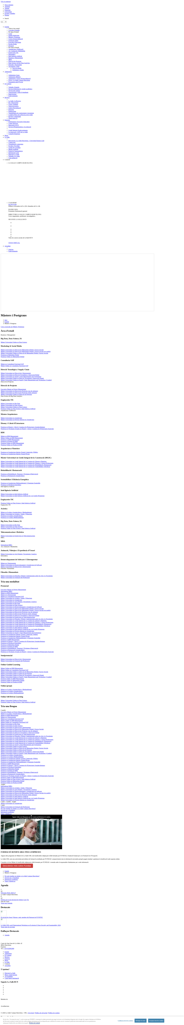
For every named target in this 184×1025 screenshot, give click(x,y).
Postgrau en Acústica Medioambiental (12, 517)
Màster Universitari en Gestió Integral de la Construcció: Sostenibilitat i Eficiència (25, 466)
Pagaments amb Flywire (15, 82)
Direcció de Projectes (14, 61)
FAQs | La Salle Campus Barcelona (19, 80)
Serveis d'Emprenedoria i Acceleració (19, 127)
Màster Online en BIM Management (12, 438)
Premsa (7, 15)
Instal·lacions (12, 94)
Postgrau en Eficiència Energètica (11, 485)
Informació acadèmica (7, 812)
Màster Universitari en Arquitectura (11, 418)
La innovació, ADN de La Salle (18, 132)
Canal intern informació (12, 978)
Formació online (13, 40)
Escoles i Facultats (14, 146)
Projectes (11, 109)
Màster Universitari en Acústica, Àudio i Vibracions (16, 514)
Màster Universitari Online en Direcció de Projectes (16, 394)
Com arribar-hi (12, 158)
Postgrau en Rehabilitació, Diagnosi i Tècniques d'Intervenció (19, 474)
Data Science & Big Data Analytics (19, 63)
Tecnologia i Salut (13, 66)
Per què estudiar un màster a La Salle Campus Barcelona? (18, 808)
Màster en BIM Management (9, 436)
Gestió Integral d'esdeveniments (18, 130)
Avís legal (31, 1013)
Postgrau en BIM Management (10, 440)
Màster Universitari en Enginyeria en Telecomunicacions (18, 536)
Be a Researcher (13, 103)
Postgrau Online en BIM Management (12, 443)
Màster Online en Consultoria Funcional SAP (14, 366)
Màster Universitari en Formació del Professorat (15, 577)
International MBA (6, 545)
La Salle (7, 137)
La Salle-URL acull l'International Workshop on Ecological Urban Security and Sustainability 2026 (31, 925)
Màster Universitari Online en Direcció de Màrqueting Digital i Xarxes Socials (24, 353)
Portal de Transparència (15, 151)
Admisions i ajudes (18, 70)
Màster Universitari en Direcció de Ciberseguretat (16, 373)
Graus (10, 34)
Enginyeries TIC (13, 52)
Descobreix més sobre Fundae (17, 866)
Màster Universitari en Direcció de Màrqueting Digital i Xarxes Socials (22, 350)
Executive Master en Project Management (13, 389)
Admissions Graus (14, 75)
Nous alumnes (9, 5)
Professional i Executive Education (19, 122)
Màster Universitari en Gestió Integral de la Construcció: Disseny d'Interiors (23, 461)
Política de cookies (54, 1013)
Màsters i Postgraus (14, 37)
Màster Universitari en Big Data (10, 403)
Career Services (13, 123)
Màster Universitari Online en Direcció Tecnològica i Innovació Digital (22, 378)
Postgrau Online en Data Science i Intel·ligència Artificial (18, 409)
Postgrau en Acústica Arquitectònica (12, 516)
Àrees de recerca (13, 106)
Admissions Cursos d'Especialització (19, 78)
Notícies (10, 249)
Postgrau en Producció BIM (9, 441)
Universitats (8, 12)
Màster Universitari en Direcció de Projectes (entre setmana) (19, 393)
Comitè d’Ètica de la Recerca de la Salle (20, 115)
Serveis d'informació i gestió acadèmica (20, 89)
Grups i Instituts (13, 104)
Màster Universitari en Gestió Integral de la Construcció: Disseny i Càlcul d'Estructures (27, 463)
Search (7, 18)
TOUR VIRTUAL (14, 243)
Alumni (7, 8)
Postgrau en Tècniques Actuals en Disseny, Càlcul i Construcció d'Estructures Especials (27, 429)
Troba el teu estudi (14, 28)
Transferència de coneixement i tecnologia (21, 113)
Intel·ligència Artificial (15, 56)
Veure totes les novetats (8, 927)
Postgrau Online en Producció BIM (11, 445)
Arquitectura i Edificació (15, 49)
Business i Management (15, 58)
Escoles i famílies (10, 13)
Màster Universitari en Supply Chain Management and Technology (21, 376)
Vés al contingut (6, 1)
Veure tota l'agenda (6, 903)
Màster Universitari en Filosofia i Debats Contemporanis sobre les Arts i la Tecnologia (27, 576)
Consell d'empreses (14, 134)
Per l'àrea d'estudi (13, 47)
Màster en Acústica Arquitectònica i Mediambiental (16, 512)
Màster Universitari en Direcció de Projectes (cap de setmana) (19, 391)
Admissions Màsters (14, 77)
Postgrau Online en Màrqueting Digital (12, 356)
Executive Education (14, 42)
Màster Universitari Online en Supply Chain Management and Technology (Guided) (26, 380)
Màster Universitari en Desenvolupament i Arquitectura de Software (21, 565)
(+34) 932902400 (8, 948)
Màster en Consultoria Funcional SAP (12, 364)
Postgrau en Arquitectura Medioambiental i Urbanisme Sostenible (20, 483)
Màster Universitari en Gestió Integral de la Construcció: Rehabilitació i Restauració (26, 465)
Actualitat (7, 246)
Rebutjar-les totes (140, 1020)
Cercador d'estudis (14, 30)
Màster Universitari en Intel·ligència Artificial (14, 494)
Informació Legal (13, 153)
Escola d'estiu (12, 44)
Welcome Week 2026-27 (8, 893)
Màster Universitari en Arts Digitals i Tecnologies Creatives (19, 554)
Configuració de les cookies (125, 1020)
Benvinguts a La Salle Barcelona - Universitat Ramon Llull (26, 140)
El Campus (8, 84)
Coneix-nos (11, 142)
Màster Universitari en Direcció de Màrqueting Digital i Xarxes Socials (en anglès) (26, 351)
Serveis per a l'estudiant (8, 810)
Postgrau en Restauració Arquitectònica (13, 476)
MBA (10, 59)
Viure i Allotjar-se (6, 814)
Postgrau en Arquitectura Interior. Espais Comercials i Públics (19, 452)
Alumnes (7, 6)
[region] (92, 1020)
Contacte (7, 159)
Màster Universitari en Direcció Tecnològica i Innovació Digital (20, 375)
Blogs (6, 135)
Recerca (7, 97)
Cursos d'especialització (15, 39)
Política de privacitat (41, 1013)
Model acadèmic (13, 149)
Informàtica (11, 54)
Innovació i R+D (13, 125)
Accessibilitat (9, 976)
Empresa (7, 120)
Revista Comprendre (14, 116)
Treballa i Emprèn (13, 87)
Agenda (7, 935)
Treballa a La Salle (14, 156)
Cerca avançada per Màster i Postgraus (12, 327)
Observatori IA (13, 118)
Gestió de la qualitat (14, 147)
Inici (6, 320)
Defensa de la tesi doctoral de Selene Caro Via (15, 900)
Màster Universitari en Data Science (12, 405)
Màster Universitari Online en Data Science (14, 342)
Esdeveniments (13, 96)
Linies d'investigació (14, 108)
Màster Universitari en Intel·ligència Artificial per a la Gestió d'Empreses (22, 496)
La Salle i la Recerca (14, 101)
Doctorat (11, 46)
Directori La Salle (13, 154)
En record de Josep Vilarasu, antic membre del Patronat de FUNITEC (22, 917)
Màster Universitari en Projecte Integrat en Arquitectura (17, 419)
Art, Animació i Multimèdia (16, 51)
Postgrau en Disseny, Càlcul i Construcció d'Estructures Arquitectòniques (23, 427)
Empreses (7, 10)
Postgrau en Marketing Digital (10, 355)
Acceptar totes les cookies (156, 1020)
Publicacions (12, 111)
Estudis (7, 27)
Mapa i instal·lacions (11, 975)
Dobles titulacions (13, 35)
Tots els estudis (16, 68)
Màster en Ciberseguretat (8, 563)
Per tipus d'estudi (13, 32)
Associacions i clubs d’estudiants (18, 92)
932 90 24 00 (12, 204)
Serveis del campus (14, 90)
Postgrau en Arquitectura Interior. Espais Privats (15, 454)
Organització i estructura (15, 144)
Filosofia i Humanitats (15, 65)
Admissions (8, 71)
